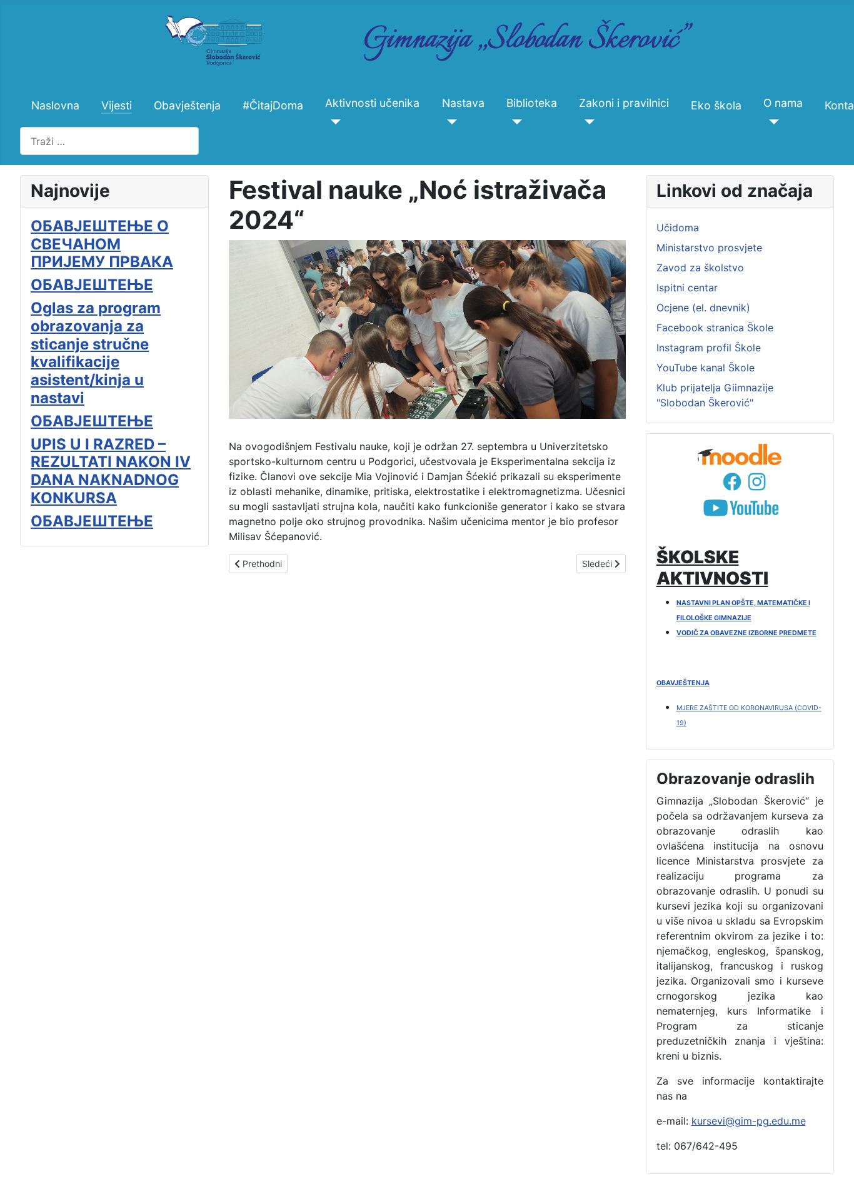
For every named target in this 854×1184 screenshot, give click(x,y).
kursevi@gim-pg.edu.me (748, 1121)
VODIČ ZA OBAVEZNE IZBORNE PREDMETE (746, 633)
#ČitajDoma (273, 105)
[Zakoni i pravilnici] (587, 122)
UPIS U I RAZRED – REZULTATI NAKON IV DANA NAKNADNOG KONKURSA (111, 471)
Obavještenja (187, 105)
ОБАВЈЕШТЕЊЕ (92, 285)
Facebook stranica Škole (714, 327)
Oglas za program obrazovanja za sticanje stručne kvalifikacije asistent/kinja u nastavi (96, 353)
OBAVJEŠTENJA (683, 683)
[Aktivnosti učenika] (333, 122)
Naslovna (55, 105)
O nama (783, 102)
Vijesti (116, 105)
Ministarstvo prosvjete (709, 247)
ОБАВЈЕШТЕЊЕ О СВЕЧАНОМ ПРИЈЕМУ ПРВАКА (102, 244)
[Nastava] (450, 122)
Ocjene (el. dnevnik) (703, 307)
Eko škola (716, 105)
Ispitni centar (687, 287)
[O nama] (771, 122)
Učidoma (677, 227)
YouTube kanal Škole (705, 367)
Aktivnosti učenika (372, 102)
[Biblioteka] (514, 122)
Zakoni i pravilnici (624, 102)
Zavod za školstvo (700, 267)
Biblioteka (531, 102)
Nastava (463, 102)
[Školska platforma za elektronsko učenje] (740, 454)
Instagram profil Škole (708, 347)
